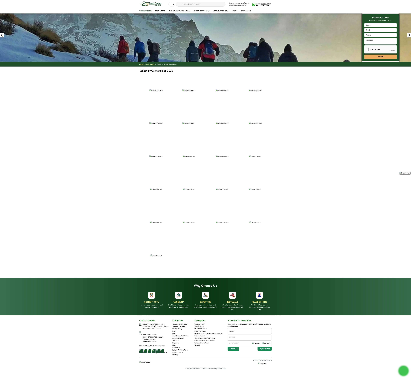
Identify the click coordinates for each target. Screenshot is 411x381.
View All (197, 345)
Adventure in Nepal (220, 11)
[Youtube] (158, 351)
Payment (175, 343)
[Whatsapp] (403, 371)
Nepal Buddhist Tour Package (204, 341)
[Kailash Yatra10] (222, 156)
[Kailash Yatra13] (255, 123)
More (234, 11)
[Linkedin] (149, 351)
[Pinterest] (162, 351)
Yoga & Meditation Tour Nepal (204, 338)
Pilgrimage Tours (201, 11)
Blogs (174, 345)
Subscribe (233, 349)
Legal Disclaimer (178, 338)
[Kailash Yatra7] (189, 189)
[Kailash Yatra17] (255, 90)
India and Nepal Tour (201, 343)
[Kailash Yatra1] (255, 222)
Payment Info (264, 349)
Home (141, 64)
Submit (380, 57)
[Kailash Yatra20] (156, 90)
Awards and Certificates (180, 336)
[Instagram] (154, 351)
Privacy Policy (177, 329)
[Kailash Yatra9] (255, 156)
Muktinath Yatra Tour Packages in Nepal (208, 333)
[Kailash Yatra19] (189, 90)
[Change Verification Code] (266, 343)
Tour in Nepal (160, 11)
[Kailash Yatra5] (255, 189)
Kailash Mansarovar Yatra (179, 11)
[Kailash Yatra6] (222, 189)
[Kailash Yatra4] (156, 222)
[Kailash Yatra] (156, 255)
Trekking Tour (145, 11)
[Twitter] (145, 351)
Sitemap (175, 355)
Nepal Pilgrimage (200, 331)
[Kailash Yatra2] (222, 222)
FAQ (173, 331)
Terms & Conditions (179, 326)
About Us (175, 341)
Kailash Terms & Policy (180, 350)
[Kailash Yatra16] (156, 123)
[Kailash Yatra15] (189, 123)
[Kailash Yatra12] (156, 156)
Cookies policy (177, 352)
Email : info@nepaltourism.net (154, 345)
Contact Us (246, 11)
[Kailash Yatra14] (222, 123)
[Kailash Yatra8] (156, 189)
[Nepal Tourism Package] (150, 3)
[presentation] (2, 35)
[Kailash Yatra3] (189, 222)
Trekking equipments (179, 324)
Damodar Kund (199, 336)
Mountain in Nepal (200, 329)
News (174, 333)
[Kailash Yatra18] (222, 90)
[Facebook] (141, 351)
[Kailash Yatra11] (189, 156)
